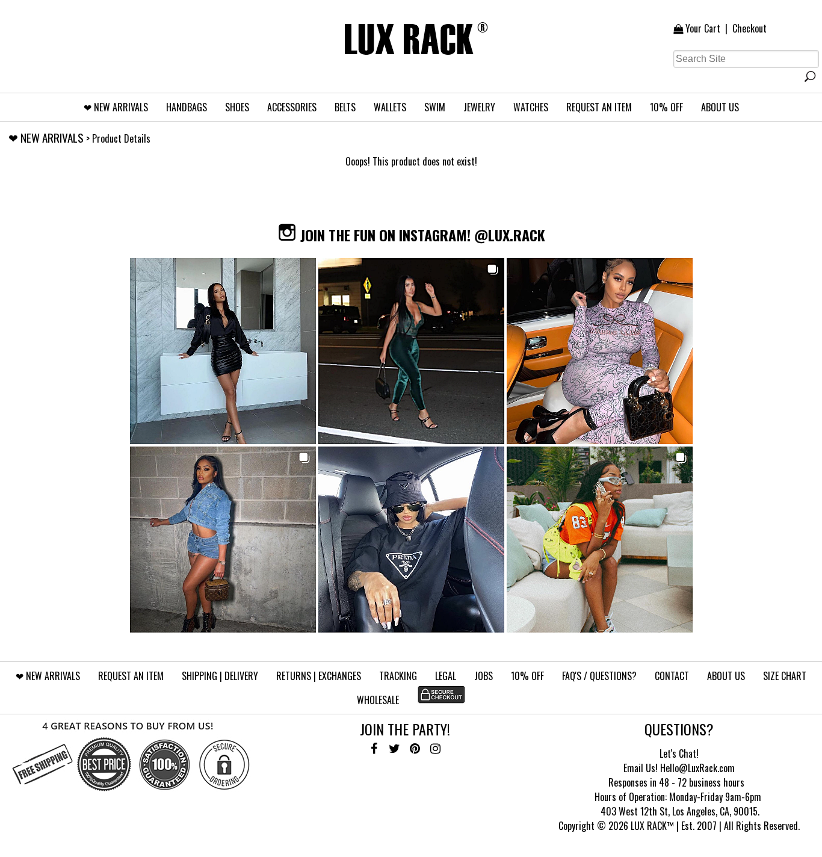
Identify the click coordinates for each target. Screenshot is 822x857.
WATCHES (530, 107)
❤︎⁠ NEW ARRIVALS (116, 107)
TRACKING (398, 676)
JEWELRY (479, 107)
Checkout (749, 28)
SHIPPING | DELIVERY (220, 676)
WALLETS (390, 107)
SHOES (237, 107)
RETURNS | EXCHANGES (318, 676)
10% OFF (666, 107)
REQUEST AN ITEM (599, 107)
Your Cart (702, 28)
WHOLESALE (378, 700)
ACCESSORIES (292, 107)
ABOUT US (720, 107)
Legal (445, 676)
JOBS (483, 676)
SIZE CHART (784, 676)
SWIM (434, 107)
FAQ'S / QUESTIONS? (599, 676)
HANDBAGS (186, 107)
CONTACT (672, 676)
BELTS (345, 107)
